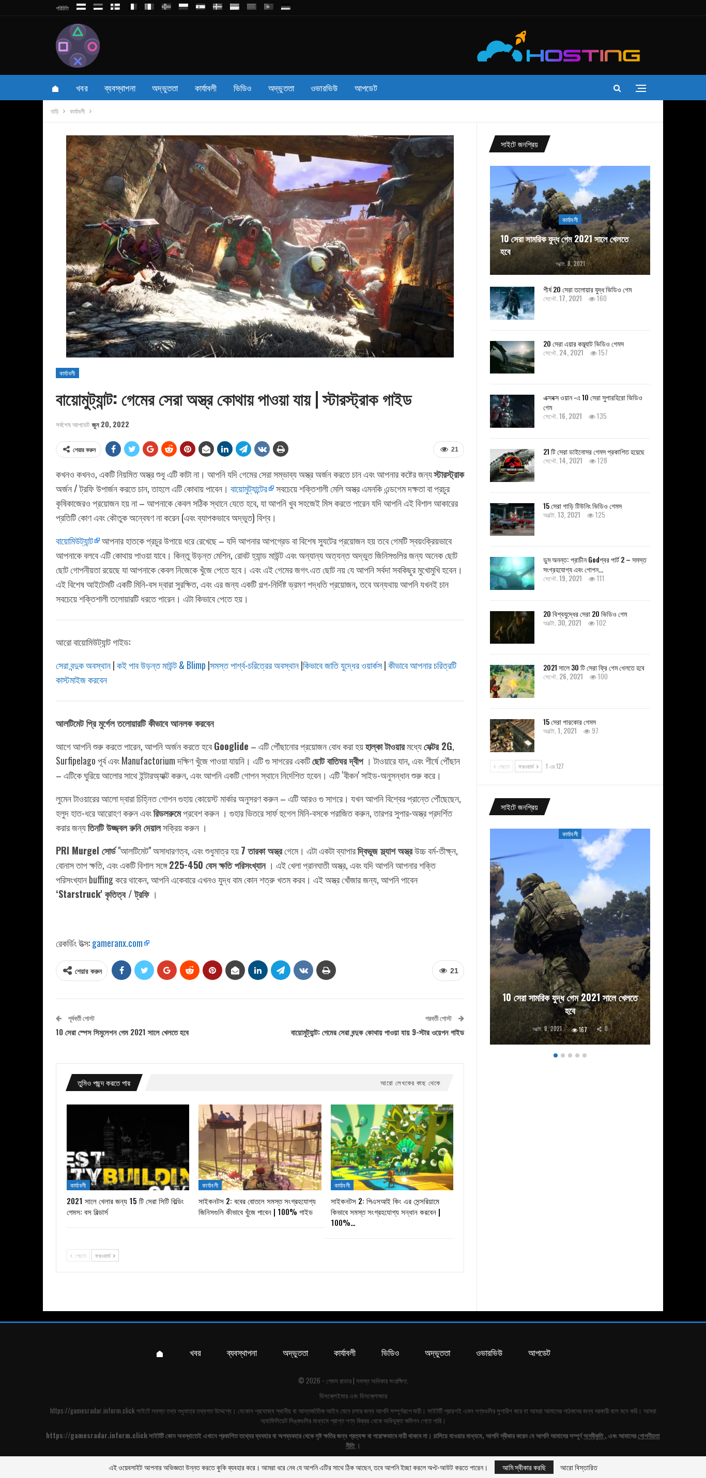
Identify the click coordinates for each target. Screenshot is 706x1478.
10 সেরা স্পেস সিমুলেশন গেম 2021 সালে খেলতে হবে (122, 1031)
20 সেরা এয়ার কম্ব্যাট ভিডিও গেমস (583, 343)
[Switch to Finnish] (115, 5)
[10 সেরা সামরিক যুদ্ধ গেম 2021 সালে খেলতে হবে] (570, 937)
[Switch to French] (132, 5)
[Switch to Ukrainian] (234, 5)
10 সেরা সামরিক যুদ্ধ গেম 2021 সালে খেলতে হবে (564, 244)
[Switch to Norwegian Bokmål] (166, 5)
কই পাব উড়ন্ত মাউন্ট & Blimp (161, 665)
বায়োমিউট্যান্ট (74, 540)
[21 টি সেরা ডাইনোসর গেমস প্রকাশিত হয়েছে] (512, 465)
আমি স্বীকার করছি (524, 1466)
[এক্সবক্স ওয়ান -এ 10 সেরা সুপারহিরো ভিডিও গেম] (512, 411)
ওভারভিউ (324, 87)
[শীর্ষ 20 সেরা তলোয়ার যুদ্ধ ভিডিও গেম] (512, 303)
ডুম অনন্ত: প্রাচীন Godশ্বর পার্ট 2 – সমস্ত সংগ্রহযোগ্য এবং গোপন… (595, 564)
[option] (570, 938)
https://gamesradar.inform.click (92, 1410)
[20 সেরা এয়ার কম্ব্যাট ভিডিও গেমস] (512, 357)
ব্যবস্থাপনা (119, 87)
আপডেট (366, 87)
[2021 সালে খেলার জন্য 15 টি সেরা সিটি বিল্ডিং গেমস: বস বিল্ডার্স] (128, 1147)
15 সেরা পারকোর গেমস (569, 721)
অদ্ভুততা (165, 87)
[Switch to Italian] (149, 5)
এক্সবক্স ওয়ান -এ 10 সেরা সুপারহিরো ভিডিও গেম (592, 402)
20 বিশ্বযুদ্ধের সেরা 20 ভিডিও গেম (585, 613)
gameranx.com (117, 943)
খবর (82, 87)
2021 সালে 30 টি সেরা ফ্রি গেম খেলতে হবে (593, 667)
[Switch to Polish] (183, 5)
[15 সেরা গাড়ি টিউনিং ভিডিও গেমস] (512, 519)
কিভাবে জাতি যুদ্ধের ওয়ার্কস (342, 665)
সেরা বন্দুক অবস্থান (83, 665)
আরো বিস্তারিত (578, 1467)
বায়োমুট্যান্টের (249, 488)
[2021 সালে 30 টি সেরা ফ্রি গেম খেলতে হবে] (512, 681)
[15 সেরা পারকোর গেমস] (512, 735)
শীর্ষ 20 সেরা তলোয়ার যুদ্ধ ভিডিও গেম (587, 289)
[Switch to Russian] (81, 5)
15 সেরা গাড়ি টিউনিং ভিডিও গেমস (582, 505)
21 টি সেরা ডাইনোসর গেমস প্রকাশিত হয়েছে (593, 451)
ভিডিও (243, 87)
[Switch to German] (285, 5)
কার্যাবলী (206, 87)
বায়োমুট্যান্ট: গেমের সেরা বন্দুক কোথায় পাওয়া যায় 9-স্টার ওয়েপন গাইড (377, 1031)
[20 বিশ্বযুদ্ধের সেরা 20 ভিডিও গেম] (512, 627)
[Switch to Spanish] (200, 5)
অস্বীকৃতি (593, 1435)
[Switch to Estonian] (98, 5)
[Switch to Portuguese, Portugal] (268, 5)
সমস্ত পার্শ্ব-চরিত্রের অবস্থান (254, 665)
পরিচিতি (62, 8)
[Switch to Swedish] (217, 5)
